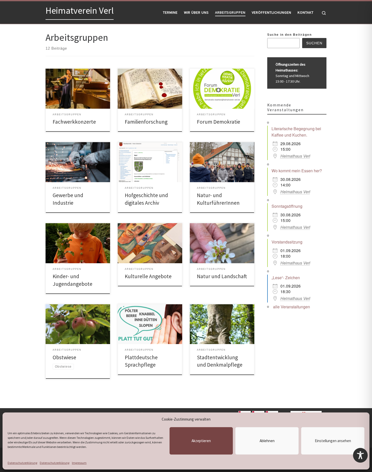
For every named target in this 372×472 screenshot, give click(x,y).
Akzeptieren (201, 440)
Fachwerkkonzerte (74, 121)
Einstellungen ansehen (333, 440)
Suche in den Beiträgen (289, 34)
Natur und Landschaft (222, 276)
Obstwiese (64, 357)
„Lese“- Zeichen (286, 277)
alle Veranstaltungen (291, 307)
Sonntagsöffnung (287, 206)
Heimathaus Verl (295, 156)
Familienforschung (146, 121)
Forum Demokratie (218, 121)
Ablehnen (267, 440)
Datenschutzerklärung (22, 463)
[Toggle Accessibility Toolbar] (360, 455)
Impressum (79, 463)
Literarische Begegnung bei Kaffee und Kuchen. (296, 132)
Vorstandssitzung (287, 242)
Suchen (314, 43)
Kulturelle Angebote (148, 276)
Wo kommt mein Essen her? (297, 171)
